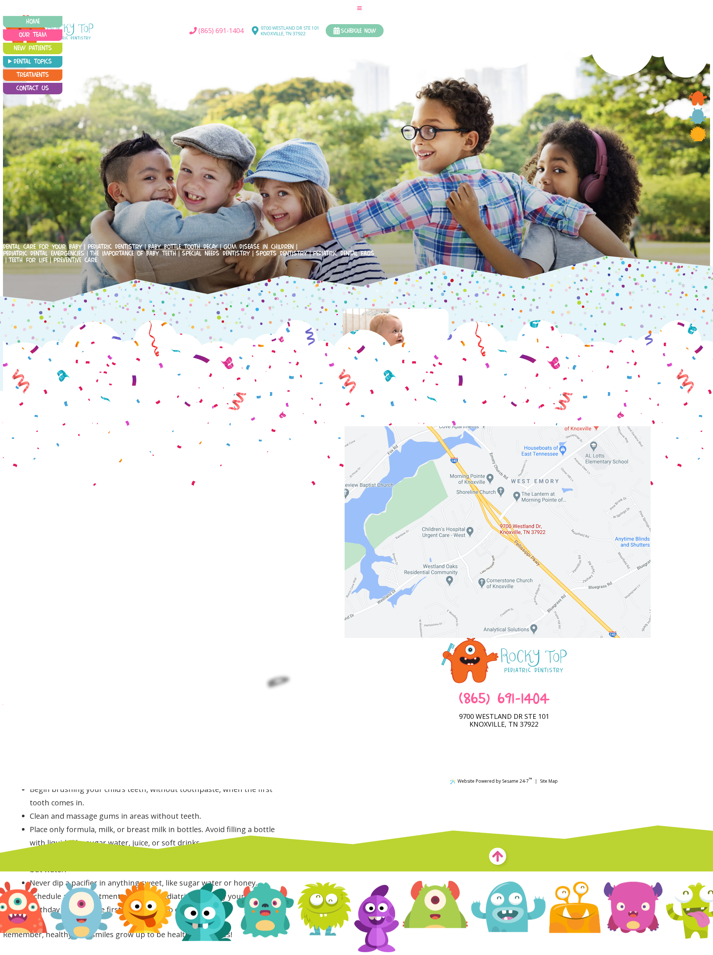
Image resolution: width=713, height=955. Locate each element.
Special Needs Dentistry (216, 253)
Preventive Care (75, 260)
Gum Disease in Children (259, 247)
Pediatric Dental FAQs (343, 253)
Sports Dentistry (281, 253)
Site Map (549, 781)
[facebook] (698, 98)
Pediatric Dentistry (115, 247)
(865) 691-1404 (504, 699)
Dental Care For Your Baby (42, 247)
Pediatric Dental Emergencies (43, 253)
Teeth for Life (28, 260)
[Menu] (359, 8)
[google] (698, 116)
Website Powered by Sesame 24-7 (495, 780)
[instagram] (698, 133)
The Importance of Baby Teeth (133, 253)
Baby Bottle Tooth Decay (183, 247)
